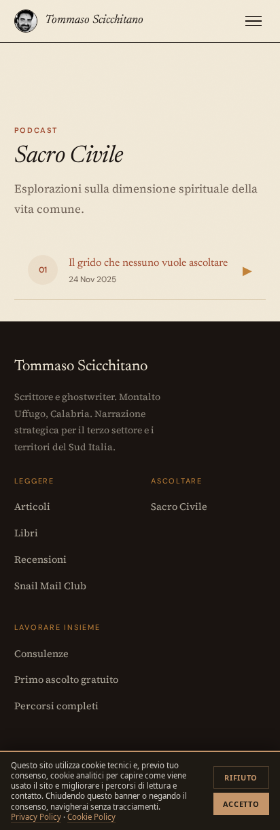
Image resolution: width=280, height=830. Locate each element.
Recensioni (40, 559)
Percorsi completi (56, 706)
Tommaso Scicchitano (94, 20)
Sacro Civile (179, 506)
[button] (253, 21)
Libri (26, 533)
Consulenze (41, 653)
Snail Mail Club (50, 586)
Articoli (32, 506)
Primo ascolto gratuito (66, 679)
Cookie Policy (91, 817)
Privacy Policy (36, 817)
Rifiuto (241, 777)
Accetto (241, 804)
